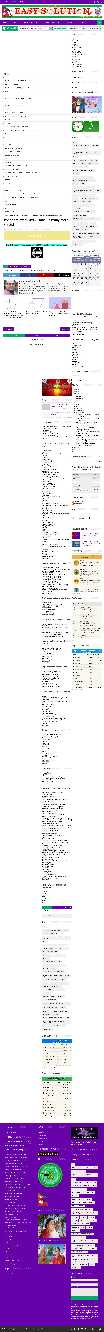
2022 (75, 449)
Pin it (48, 275)
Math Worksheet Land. (49, 685)
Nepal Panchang (76, 640)
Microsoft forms (77, 344)
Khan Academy (47, 483)
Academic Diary (10, 1264)
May (77, 404)
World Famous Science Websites (52, 636)
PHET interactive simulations (51, 634)
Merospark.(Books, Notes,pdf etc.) (53, 778)
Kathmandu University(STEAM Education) (55, 815)
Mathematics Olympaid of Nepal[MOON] (55, 505)
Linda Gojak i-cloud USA (50, 485)
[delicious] (99, 1328)
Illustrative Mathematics (50, 476)
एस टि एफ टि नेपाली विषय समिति (50, 606)
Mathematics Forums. (12, 1182)
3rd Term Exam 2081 (80, 167)
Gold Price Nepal (49, 1068)
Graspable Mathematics (50, 474)
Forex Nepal (48, 1117)
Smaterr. (45, 723)
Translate (75, 87)
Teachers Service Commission (52, 858)
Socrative (75, 358)
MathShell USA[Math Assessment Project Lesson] (55, 514)
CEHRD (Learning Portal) (50, 736)
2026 (75, 390)
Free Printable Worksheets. (51, 678)
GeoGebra (45, 471)
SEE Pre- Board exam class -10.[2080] (86, 233)
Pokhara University (48, 844)
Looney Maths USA (48, 486)
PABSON (92, 223)
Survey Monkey (77, 354)
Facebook (45, 430)
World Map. (46, 658)
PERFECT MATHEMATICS (50, 534)
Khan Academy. (47, 706)
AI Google (75, 41)
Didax (44, 468)
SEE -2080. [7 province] (89, 226)
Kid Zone (45, 681)
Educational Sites (26, 23)
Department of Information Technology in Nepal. (56, 702)
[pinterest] (94, 2)
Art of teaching (77, 77)
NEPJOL (44, 837)
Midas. (44, 751)
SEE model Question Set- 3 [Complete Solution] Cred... (88, 415)
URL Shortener (77, 333)
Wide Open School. (48, 760)
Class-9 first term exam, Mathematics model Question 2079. (91, 535)
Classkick (75, 351)
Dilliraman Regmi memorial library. (53, 806)
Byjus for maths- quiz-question (52, 454)
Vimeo (44, 758)
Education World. (47, 573)
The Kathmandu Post (49, 859)
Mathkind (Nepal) (47, 510)
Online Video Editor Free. (50, 722)
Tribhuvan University (48, 864)
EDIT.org (45, 897)
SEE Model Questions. (80, 230)
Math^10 (45, 498)
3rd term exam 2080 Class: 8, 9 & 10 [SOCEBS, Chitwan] (88, 423)
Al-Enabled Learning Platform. (52, 734)
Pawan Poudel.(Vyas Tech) (13, 1190)
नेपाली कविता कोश (46, 608)
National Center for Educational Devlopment (56, 818)
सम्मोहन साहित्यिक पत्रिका (11, 1214)
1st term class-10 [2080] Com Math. (85, 145)
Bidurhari (7, 1252)
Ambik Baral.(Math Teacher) (14, 1170)
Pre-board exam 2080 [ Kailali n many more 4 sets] (88, 419)
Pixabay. (44, 892)
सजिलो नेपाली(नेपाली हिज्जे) (49, 613)
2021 (75, 451)
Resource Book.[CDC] (83, 426)
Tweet (14, 275)
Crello (44, 899)
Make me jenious (47, 631)
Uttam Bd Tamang (11, 1237)
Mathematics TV (47, 713)
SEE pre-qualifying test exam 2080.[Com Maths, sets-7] (89, 440)
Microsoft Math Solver (49, 524)
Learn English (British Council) (51, 580)
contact (20, 2)
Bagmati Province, (48, 794)
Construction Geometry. (81, 202)
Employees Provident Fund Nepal (53, 808)
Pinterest (45, 755)
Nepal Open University (49, 834)
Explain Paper (76, 46)
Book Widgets (76, 356)
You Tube (45, 439)
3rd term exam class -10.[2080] (84, 170)
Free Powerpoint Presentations (82, 321)
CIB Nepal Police (47, 801)
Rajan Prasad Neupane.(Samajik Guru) (17, 1184)
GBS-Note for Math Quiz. (50, 469)
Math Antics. (46, 710)
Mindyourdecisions (48, 526)
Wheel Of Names (47, 556)
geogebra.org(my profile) (50, 433)
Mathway (45, 520)
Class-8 (15, 28)
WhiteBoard (46, 558)
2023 (75, 447)
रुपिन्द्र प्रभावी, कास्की (10, 1132)
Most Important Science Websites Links (55, 633)
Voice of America (47, 591)
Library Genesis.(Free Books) (51, 776)
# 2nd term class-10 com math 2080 (19, 266)
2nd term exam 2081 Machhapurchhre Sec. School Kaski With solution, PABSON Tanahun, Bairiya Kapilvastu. (13, 314)
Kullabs (44, 746)
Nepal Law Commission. (50, 830)
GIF (43, 902)
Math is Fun (46, 491)
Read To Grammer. (48, 586)
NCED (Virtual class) (48, 716)
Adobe (74, 39)
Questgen (75, 61)
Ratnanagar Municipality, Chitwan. (53, 851)
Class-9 (6, 28)
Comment (65, 275)
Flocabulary (46, 743)
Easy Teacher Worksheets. (50, 673)
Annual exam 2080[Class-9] (82, 177)
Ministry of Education (49, 817)
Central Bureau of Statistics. (51, 650)
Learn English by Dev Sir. (50, 581)
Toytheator (45, 553)
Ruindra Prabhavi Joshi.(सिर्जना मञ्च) (15, 1161)
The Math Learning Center (50, 551)
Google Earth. (46, 653)
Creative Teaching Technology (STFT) (54, 698)
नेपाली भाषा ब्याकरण (47, 611)
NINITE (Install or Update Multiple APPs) (85, 328)
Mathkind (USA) (47, 512)
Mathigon (45, 507)
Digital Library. (46, 783)
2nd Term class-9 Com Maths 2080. (85, 163)
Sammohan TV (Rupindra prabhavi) (16, 1231)
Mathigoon (45, 509)
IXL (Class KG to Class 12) (50, 480)
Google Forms (76, 346)
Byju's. (44, 696)
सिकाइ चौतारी (45, 762)
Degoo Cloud (9, 1234)
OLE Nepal (45, 753)
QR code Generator (78, 334)
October (78, 398)
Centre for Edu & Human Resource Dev (55, 799)
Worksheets (73, 23)
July (77, 402)
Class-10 (84, 23)
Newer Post (8, 329)
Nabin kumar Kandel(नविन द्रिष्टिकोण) (16, 1158)
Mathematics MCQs (79, 215)
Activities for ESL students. (50, 568)
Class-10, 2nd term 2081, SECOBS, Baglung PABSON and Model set (59, 313)
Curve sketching (47, 462)
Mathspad (45, 517)
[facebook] (90, 2)
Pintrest (44, 538)
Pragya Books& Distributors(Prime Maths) (56, 539)
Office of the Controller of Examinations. (55, 842)
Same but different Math (50, 544)
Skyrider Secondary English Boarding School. (56, 437)
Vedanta (44, 555)
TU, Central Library (48, 866)
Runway (74, 63)
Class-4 (85, 195)
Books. (83, 184)
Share (31, 275)
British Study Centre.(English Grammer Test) (56, 569)
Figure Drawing (77, 47)
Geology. (45, 651)
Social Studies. (83, 241)
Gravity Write (76, 51)
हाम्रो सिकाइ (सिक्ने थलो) (48, 615)
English (91, 205)
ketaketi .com (46, 603)
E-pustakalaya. (46, 775)
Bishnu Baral (9, 1255)
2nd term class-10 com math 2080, (40, 229)
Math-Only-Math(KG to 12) (51, 497)
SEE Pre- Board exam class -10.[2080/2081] (84, 237)
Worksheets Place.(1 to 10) (51, 687)
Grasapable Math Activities (51, 473)
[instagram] (97, 2)
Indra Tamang (9, 1249)
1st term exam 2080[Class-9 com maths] (84, 153)
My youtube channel (48, 435)
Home (6, 2)
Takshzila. (45, 725)
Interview (75, 56)
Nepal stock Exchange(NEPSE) (52, 835)
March (78, 408)
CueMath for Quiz (48, 461)
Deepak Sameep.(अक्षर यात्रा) (13, 1193)
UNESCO (45, 868)
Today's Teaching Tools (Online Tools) (54, 590)
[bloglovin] (82, 1328)
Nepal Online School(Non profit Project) (55, 718)
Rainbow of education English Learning (55, 585)
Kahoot (74, 352)
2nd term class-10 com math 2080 (85, 160)
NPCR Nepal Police (48, 839)
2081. (75, 157)
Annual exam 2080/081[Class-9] (84, 180)
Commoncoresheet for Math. (51, 671)
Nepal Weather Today (78, 689)
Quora (74, 326)
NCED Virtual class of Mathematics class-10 (56, 825)
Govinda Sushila (79, 502)
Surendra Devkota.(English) (13, 1211)
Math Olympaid (47, 493)
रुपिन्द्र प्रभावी (78, 504)
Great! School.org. (48, 680)
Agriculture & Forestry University (52, 793)
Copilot (74, 44)
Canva (44, 895)
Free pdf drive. (46, 773)
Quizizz (75, 226)
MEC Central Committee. (13, 1261)
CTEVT (44, 803)
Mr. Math (45, 527)
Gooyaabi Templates (42, 1329)
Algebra (13, 23)
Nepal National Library (49, 832)
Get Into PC (76, 376)
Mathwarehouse (47, 519)
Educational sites (79, 205)
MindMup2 (75, 324)
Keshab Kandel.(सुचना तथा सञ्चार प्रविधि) (17, 1167)
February (79, 410)
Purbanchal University (49, 849)
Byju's (44, 452)
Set (74, 241)
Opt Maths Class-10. (80, 223)
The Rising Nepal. (47, 863)
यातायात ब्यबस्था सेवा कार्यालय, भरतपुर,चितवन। (54, 876)
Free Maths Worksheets (50, 676)
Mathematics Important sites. (83, 212)
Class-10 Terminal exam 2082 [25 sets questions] (86, 191)
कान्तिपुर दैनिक (45, 869)
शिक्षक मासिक (45, 880)
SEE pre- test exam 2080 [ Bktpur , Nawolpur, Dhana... (87, 429)
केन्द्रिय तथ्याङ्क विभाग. (48, 660)
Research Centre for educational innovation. (56, 852)
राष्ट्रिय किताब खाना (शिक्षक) (49, 878)
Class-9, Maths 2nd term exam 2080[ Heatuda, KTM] (88, 432)
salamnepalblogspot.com (13, 1246)
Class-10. (76, 195)
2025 (75, 392)
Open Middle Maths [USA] (50, 532)
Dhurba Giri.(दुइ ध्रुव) (11, 1199)
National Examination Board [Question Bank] (57, 820)
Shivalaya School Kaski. (12, 1196)
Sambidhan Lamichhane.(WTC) (15, 1205)
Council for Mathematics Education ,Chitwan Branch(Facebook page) (56, 427)
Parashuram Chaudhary (12, 1228)
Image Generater (77, 54)
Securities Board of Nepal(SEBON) (53, 854)
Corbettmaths (46, 459)
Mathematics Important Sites (47, 23)
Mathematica (46, 502)
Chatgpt (44, 456)
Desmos (45, 464)
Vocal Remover (77, 65)
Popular (57, 907)
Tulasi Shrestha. (10, 1202)
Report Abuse (77, 381)
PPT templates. (77, 331)
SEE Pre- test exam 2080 (84, 445)
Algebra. (76, 173)
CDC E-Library (46, 798)
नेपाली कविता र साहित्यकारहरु (49, 609)
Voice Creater (76, 66)
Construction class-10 (89, 198)
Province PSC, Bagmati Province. (53, 846)
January (78, 412)
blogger (14, 335)
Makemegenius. (47, 708)
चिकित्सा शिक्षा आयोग (47, 873)
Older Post (65, 329)
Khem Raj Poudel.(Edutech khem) (16, 1208)
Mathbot (45, 500)
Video (64, 23)
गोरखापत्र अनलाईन (47, 871)
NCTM (44, 529)
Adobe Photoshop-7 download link (83, 518)
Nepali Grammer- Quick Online (52, 604)
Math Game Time (48, 488)
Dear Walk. (45, 699)
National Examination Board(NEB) (53, 822)
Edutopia (45, 741)
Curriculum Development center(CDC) (54, 805)
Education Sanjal (47, 781)
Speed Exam (76, 363)
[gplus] (75, 1328)
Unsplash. (45, 893)
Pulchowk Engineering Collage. (52, 847)
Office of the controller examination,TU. (55, 840)
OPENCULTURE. (47, 780)
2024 (75, 394)
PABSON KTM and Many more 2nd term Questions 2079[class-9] (91, 543)
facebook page (47, 432)
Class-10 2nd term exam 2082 (83, 187)
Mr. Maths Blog (10, 1243)
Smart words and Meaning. (51, 588)
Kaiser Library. (46, 811)
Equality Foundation (11, 1240)
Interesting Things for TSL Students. (54, 578)
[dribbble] (85, 1328)
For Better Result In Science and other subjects (54, 625)
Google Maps (9, 1274)
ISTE (73, 58)
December (79, 396)
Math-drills (45, 495)
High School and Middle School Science (55, 627)
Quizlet (74, 349)
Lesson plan (46, 748)
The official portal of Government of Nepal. (56, 861)
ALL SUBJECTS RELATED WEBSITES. (83, 1155)
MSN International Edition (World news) (85, 329)
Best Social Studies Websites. (51, 648)
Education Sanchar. (48, 704)
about (13, 2)
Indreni (74, 76)
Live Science (46, 629)
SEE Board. (45, 856)
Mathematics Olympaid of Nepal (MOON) (84, 219)
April (77, 406)
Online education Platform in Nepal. (53, 720)
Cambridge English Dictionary (51, 571)
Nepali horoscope (76, 593)
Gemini (74, 49)
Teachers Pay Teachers (49, 757)
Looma (44, 750)
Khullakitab (45, 745)
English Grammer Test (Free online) (53, 574)
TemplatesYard (19, 1329)
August (78, 400)
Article (75, 184)
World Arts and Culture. (49, 657)
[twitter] (71, 1328)
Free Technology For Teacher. (52, 576)
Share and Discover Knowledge (82, 323)
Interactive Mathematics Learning (53, 478)
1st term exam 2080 (80, 149)
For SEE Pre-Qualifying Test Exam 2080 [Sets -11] (88, 436)
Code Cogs (45, 457)
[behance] (92, 1328)
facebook (59, 335)
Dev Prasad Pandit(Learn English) (15, 1172)
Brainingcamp (46, 451)
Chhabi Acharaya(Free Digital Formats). (17, 1187)
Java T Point (46, 481)
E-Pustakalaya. (47, 740)
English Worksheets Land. (50, 675)
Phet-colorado (46, 536)
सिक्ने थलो (44, 763)
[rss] (89, 1328)
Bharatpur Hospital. (48, 796)
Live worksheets (77, 366)
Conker (74, 42)
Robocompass (47, 543)
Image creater (76, 53)
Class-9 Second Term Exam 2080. (87, 443)
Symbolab (45, 550)
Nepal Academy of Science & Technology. (56, 827)
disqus (37, 335)
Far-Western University (49, 810)
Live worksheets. (47, 683)
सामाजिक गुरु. (45, 662)
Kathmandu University (49, 813)
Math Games (46, 490)
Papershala (75, 364)
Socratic (74, 359)
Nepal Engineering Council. (50, 828)
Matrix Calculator (47, 522)
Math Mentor (46, 711)
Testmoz (75, 347)
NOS (43, 531)
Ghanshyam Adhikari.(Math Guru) (15, 1155)
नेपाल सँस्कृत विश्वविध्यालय (49, 875)
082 (74, 142)
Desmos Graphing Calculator (51, 466)
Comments (67, 907)
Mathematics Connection (50, 503)
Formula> (76, 208)
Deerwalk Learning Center (50, 738)
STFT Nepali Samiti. (11, 1176)
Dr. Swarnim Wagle (11, 1258)
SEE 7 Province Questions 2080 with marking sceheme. (56, 547)
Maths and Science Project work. (53, 715)
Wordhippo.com (47, 593)
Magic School (76, 59)
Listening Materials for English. (52, 583)
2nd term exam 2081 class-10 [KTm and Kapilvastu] (36, 312)
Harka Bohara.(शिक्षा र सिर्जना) (13, 1164)
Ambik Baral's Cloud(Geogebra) (15, 1178)
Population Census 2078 (50, 655)
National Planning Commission (52, 823)
